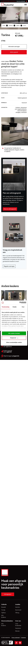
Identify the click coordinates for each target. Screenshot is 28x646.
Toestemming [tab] (5, 307)
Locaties (17, 604)
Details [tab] (14, 307)
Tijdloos (18, 25)
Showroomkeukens (7, 621)
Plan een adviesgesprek (10, 209)
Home (3, 25)
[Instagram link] (20, 642)
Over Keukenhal (17, 624)
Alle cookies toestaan (14, 333)
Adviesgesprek (7, 594)
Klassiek (3, 607)
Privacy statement (16, 637)
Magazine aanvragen (9, 266)
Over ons (18, 621)
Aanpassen (13, 337)
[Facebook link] (16, 642)
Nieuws (17, 631)
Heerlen (17, 607)
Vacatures (17, 628)
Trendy (3, 610)
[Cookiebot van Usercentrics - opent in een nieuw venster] (19, 303)
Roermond (17, 610)
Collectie (11, 25)
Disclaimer (23, 637)
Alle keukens (3, 616)
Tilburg (17, 613)
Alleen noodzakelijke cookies (14, 342)
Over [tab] (23, 307)
